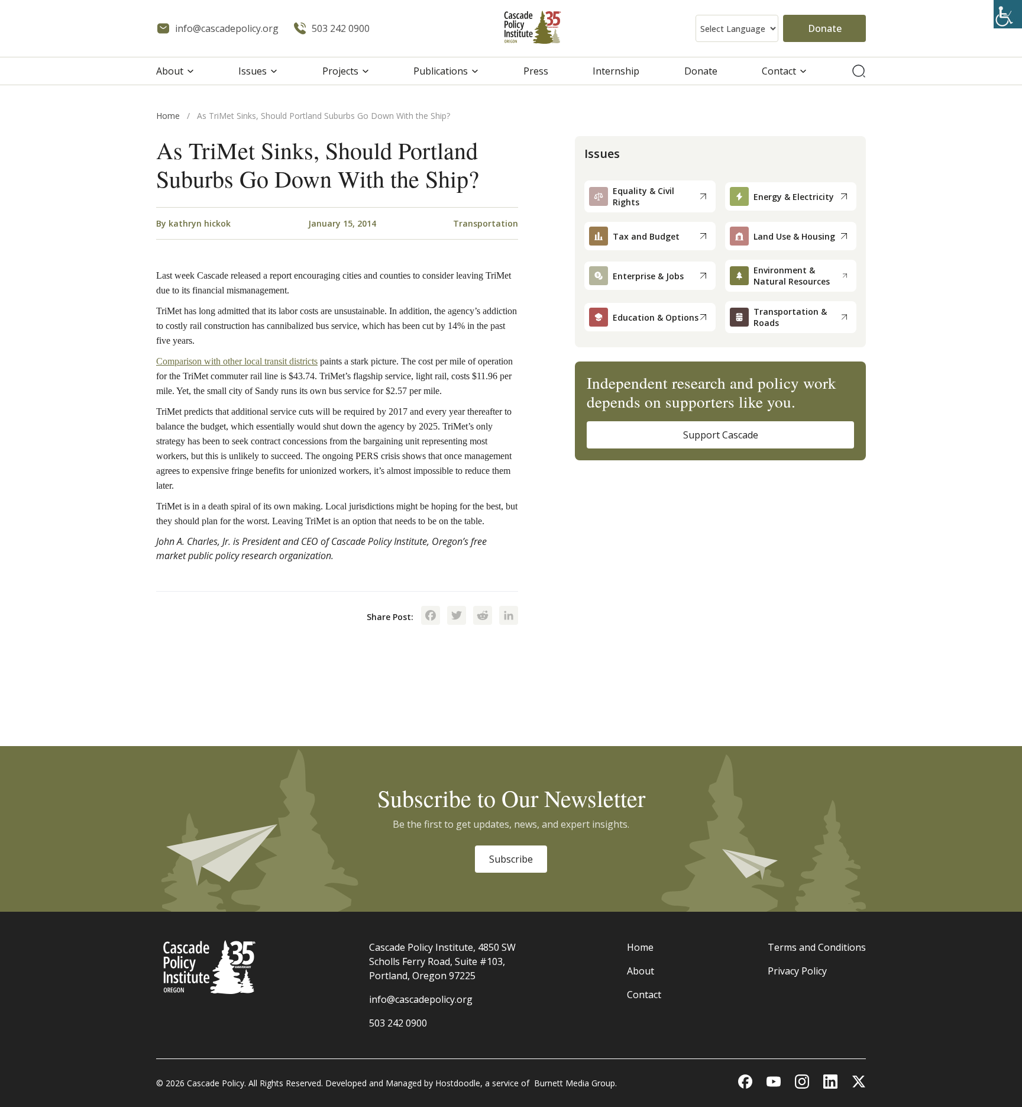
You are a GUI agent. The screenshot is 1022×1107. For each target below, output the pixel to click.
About (169, 71)
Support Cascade (720, 434)
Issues (252, 71)
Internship (616, 71)
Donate (825, 28)
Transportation (485, 223)
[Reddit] (482, 616)
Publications (440, 71)
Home (168, 115)
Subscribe (511, 859)
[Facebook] (430, 616)
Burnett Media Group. (575, 1083)
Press (535, 71)
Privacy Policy (797, 970)
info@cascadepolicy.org (421, 999)
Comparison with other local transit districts (237, 361)
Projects (340, 71)
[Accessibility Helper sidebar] (1008, 14)
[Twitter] (456, 616)
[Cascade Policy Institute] (532, 29)
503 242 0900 (398, 1022)
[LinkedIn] (508, 616)
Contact (779, 71)
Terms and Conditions (817, 947)
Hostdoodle (457, 1083)
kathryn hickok (200, 223)
